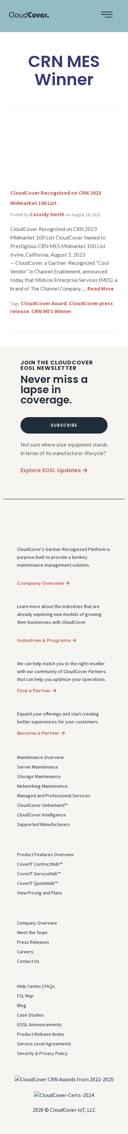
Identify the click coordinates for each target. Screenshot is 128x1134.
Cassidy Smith (47, 214)
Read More (100, 288)
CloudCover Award (44, 303)
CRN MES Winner (51, 311)
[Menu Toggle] (107, 14)
